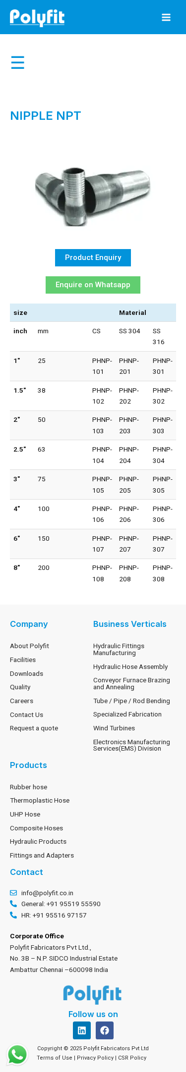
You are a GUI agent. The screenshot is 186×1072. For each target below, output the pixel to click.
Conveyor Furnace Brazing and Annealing (131, 683)
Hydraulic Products (38, 841)
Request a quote (34, 728)
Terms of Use (54, 1058)
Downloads (26, 673)
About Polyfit (29, 646)
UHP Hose (25, 814)
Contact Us (26, 714)
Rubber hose (28, 787)
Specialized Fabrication (127, 714)
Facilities (23, 660)
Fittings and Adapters (42, 855)
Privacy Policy (96, 1058)
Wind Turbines (114, 728)
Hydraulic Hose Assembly (130, 666)
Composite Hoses (36, 828)
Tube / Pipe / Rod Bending (131, 701)
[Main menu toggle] (166, 17)
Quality (20, 687)
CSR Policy (133, 1058)
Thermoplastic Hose (39, 800)
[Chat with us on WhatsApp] (17, 1054)
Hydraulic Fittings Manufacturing (118, 649)
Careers (21, 701)
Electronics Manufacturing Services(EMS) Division (131, 745)
